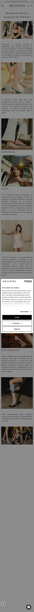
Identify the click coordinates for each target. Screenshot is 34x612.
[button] (28, 607)
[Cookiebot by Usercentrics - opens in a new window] (24, 281)
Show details (24, 311)
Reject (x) (17, 329)
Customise (16, 323)
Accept (17, 317)
